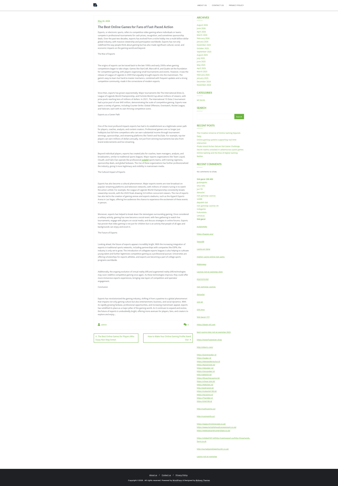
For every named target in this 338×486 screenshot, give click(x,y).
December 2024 (204, 81)
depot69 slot (202, 202)
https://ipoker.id (204, 358)
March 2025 (202, 71)
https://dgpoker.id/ (205, 368)
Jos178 (200, 189)
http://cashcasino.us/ (206, 409)
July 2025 (201, 58)
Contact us (166, 475)
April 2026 (201, 31)
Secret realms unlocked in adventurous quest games (220, 149)
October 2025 (203, 48)
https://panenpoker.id (206, 354)
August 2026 (202, 25)
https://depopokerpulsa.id (208, 361)
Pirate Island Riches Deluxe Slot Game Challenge (218, 146)
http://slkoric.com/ (205, 347)
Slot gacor (201, 219)
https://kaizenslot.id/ (206, 365)
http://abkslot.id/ (204, 374)
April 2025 (201, 68)
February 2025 (203, 75)
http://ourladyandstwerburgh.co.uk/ (213, 449)
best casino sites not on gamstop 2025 (214, 332)
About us (153, 475)
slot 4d (200, 302)
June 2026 (201, 28)
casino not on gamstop (207, 456)
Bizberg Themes (203, 480)
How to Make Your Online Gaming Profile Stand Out (169, 338)
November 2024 (204, 85)
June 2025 (201, 61)
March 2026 (202, 35)
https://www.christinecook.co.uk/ (211, 424)
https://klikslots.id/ (205, 384)
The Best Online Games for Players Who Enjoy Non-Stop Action (115, 338)
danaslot (201, 192)
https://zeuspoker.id (206, 371)
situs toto (201, 185)
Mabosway (201, 264)
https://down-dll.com (206, 324)
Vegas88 (200, 241)
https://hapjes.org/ (205, 234)
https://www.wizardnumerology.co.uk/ (213, 430)
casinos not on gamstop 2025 (210, 272)
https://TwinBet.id (205, 398)
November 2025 (204, 45)
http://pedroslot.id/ (205, 388)
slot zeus (201, 309)
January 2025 (202, 78)
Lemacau (201, 215)
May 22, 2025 (104, 21)
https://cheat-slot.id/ (206, 381)
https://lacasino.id (205, 394)
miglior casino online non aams (211, 257)
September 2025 (204, 51)
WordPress (177, 480)
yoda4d (145, 159)
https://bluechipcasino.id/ (208, 378)
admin (104, 324)
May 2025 (201, 65)
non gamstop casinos (206, 195)
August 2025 (202, 55)
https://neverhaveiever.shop (209, 339)
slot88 (199, 199)
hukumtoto (201, 212)
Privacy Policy (181, 475)
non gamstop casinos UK (208, 205)
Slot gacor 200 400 (205, 179)
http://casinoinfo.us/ (206, 416)
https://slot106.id (204, 401)
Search (201, 108)
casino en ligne (203, 249)
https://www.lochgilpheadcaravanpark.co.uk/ (216, 427)
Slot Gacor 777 (203, 317)
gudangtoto (202, 182)
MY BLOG (201, 100)
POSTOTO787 (203, 279)
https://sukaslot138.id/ (207, 391)
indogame (201, 209)
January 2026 (202, 41)
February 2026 (203, 38)
